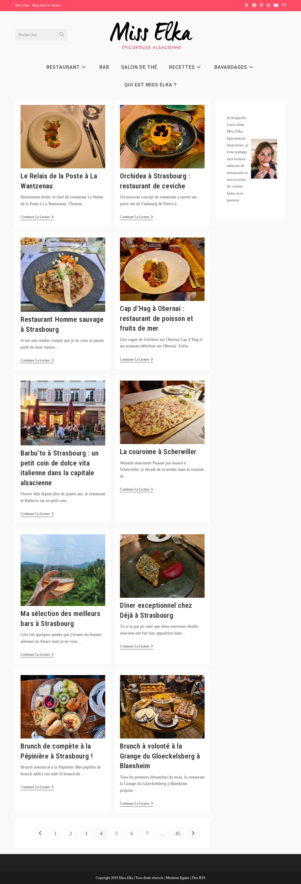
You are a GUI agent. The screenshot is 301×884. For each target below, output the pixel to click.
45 (177, 833)
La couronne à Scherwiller (158, 452)
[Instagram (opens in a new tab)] (268, 6)
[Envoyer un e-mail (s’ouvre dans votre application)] (283, 6)
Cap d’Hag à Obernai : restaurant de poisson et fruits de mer (156, 318)
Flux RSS (198, 878)
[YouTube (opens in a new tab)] (276, 6)
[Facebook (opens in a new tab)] (254, 6)
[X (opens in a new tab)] (246, 6)
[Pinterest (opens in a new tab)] (261, 6)
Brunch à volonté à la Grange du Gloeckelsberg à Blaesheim (160, 756)
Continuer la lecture (37, 217)
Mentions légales (178, 878)
